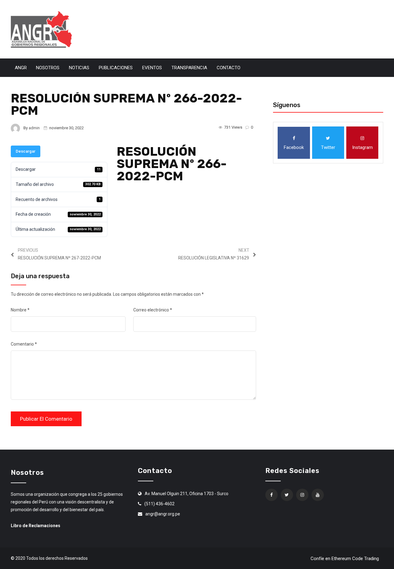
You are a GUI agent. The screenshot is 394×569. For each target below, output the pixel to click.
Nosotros (47, 67)
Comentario (24, 344)
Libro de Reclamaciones (35, 525)
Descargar (25, 151)
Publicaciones (116, 67)
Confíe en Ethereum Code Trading (345, 558)
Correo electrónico (152, 309)
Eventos (152, 67)
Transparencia (189, 67)
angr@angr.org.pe (162, 513)
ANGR (21, 67)
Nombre (20, 309)
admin (34, 128)
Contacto (228, 67)
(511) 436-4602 (159, 503)
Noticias (79, 67)
